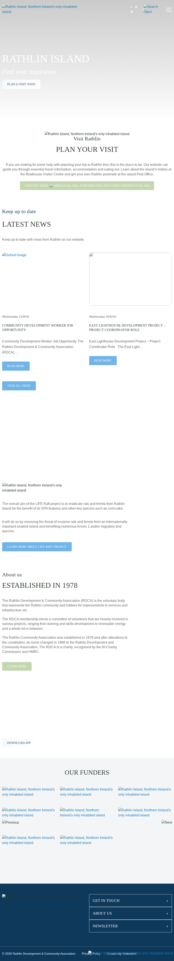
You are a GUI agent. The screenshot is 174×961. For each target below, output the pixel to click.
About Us (102, 913)
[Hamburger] (169, 10)
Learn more (17, 666)
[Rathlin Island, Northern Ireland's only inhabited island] (43, 9)
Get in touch (106, 900)
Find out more (37, 185)
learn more (17, 450)
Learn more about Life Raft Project (37, 546)
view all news (19, 385)
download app (19, 742)
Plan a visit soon (21, 84)
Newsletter (105, 926)
